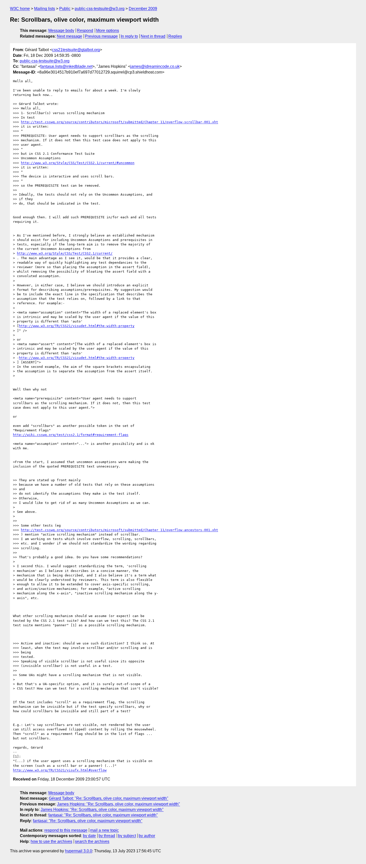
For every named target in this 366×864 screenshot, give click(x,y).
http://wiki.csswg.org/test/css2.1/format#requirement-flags (70, 435)
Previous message (101, 36)
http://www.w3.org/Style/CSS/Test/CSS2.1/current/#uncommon (77, 163)
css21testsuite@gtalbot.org (76, 50)
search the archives (92, 841)
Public (64, 8)
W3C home (20, 8)
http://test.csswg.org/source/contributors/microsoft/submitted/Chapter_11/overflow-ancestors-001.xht (119, 530)
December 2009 (143, 8)
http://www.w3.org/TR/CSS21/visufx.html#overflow (60, 770)
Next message (69, 36)
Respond (85, 30)
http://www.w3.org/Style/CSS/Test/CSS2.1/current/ (65, 253)
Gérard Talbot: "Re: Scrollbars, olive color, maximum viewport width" (108, 798)
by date (89, 836)
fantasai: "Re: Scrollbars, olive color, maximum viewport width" (103, 815)
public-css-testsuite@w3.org (99, 8)
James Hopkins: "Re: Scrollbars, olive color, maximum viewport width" (118, 804)
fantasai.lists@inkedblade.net (66, 66)
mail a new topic (104, 830)
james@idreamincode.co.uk (155, 66)
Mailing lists (44, 8)
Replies (175, 36)
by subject (127, 836)
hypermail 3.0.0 (78, 851)
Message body (61, 30)
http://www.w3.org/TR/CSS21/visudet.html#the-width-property (76, 326)
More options (107, 30)
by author (147, 836)
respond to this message (65, 830)
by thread (107, 836)
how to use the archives (51, 841)
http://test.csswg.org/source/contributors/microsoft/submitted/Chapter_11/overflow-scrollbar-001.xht (119, 122)
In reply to (129, 36)
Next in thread (153, 36)
